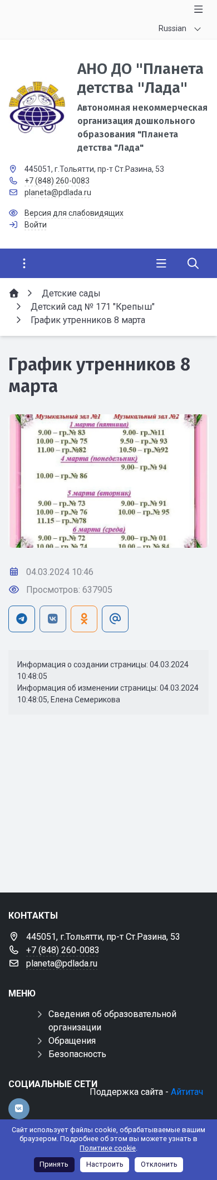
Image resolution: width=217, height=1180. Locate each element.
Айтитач (187, 1092)
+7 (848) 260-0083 (57, 180)
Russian (172, 28)
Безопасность (77, 1054)
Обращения (72, 1040)
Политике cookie (108, 1148)
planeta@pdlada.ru (57, 192)
